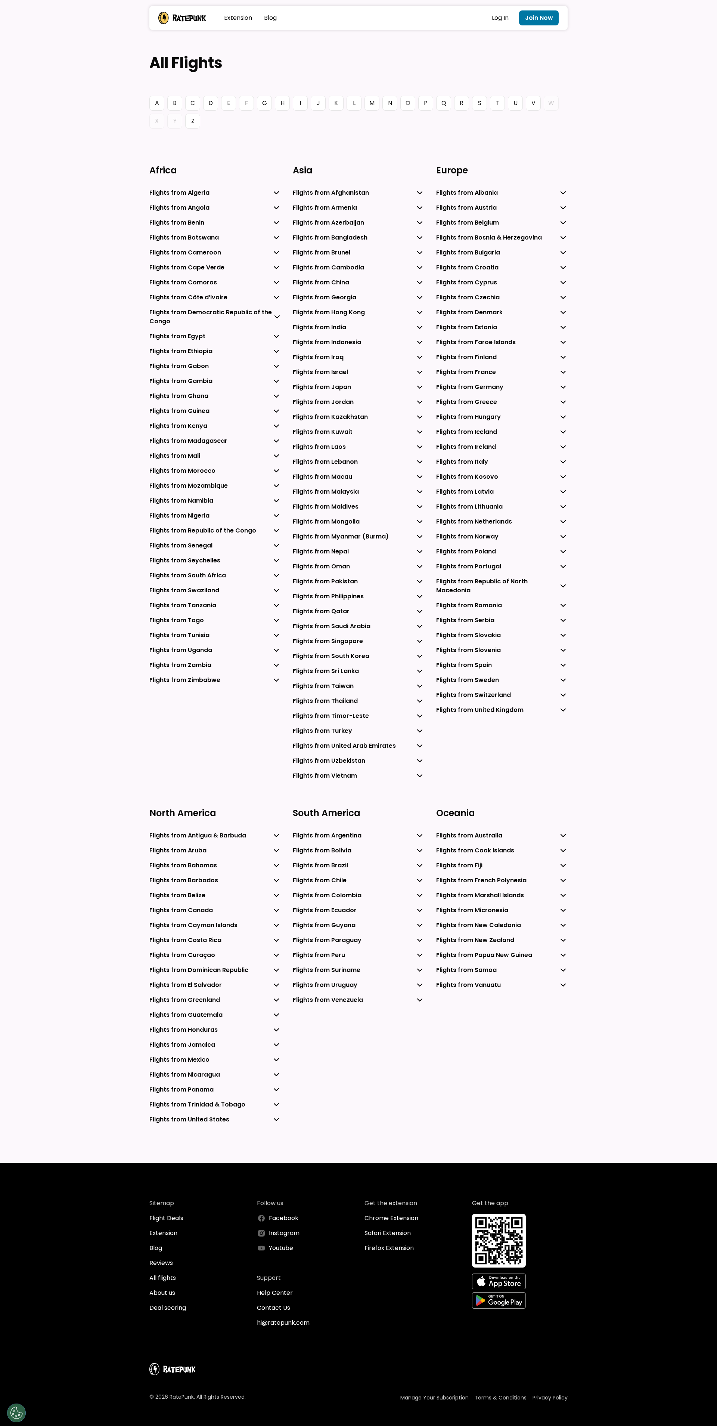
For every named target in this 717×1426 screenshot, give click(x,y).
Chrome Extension (391, 1218)
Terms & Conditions (501, 1397)
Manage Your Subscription (434, 1397)
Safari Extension (387, 1233)
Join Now (539, 17)
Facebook (283, 1218)
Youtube (281, 1248)
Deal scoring (167, 1307)
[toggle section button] (276, 192)
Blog (270, 17)
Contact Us (273, 1307)
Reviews (161, 1263)
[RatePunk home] (182, 18)
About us (162, 1292)
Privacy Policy (550, 1397)
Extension (238, 17)
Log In (500, 17)
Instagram (284, 1233)
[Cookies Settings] (16, 1413)
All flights (162, 1278)
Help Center (275, 1292)
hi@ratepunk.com (283, 1322)
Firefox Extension (389, 1248)
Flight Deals (166, 1218)
